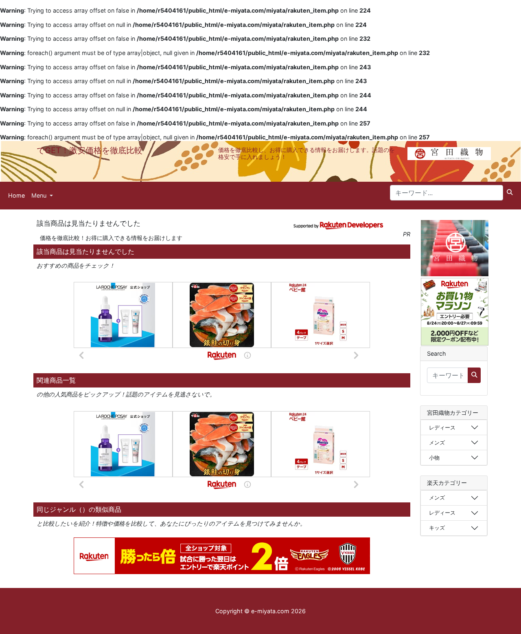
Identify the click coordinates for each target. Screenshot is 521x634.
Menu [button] (39, 195)
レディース (442, 427)
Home (16, 195)
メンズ (437, 442)
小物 (434, 457)
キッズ (437, 527)
